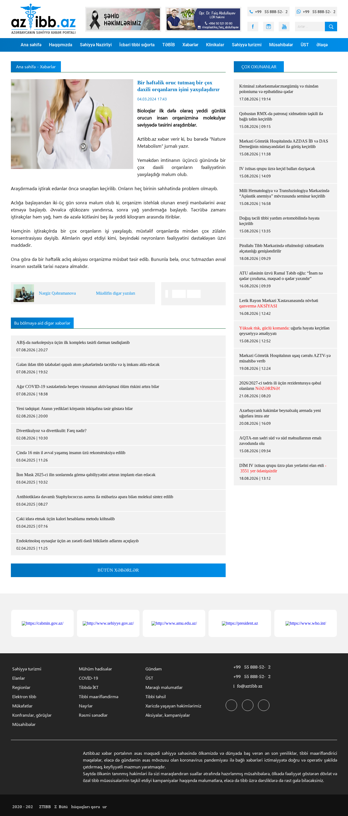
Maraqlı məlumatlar (164, 687)
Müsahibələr (281, 44)
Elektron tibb (24, 696)
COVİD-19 (88, 678)
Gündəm (153, 669)
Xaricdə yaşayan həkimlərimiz (173, 706)
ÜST (305, 44)
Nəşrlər (86, 706)
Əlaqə (322, 44)
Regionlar (21, 687)
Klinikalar (215, 44)
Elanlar (18, 678)
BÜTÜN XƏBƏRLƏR (118, 570)
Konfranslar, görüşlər (32, 715)
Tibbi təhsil (155, 696)
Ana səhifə (31, 44)
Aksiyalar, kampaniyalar (167, 715)
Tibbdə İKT (88, 687)
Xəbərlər (190, 44)
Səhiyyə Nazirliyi (96, 44)
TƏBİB (168, 44)
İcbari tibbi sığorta (137, 44)
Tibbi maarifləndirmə (98, 696)
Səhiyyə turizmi (247, 44)
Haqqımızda (60, 44)
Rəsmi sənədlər (93, 715)
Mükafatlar (22, 706)
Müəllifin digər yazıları (115, 293)
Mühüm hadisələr (95, 669)
